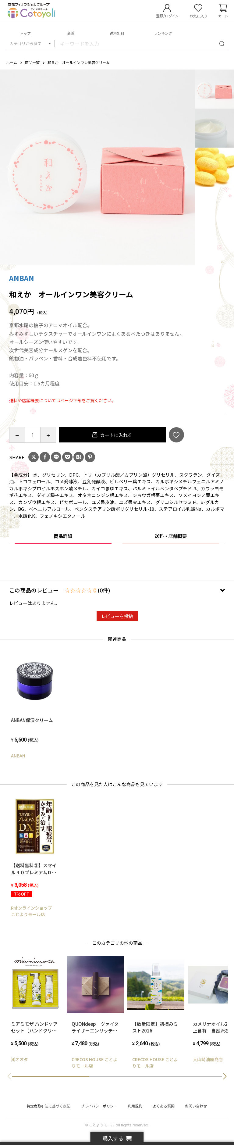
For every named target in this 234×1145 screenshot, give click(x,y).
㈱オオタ (19, 1059)
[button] (225, 1076)
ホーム (11, 62)
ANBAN (21, 278)
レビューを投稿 (117, 616)
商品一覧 (32, 62)
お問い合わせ (196, 1105)
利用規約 (135, 1105)
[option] (97, 167)
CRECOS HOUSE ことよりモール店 (94, 1062)
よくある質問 (164, 1105)
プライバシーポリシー (99, 1105)
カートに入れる (115, 435)
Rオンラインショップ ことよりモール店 (33, 911)
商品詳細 (63, 536)
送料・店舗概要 (171, 536)
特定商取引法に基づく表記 (48, 1105)
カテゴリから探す (25, 43)
